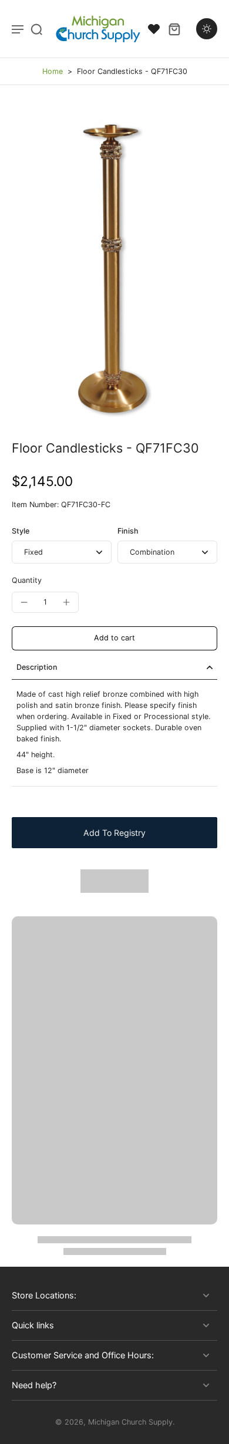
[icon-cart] (174, 29)
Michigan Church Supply (130, 1422)
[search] (36, 29)
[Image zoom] (114, 263)
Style (20, 531)
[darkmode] (206, 28)
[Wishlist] (154, 29)
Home (52, 71)
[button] (114, 638)
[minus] (24, 602)
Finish (128, 531)
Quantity (27, 580)
